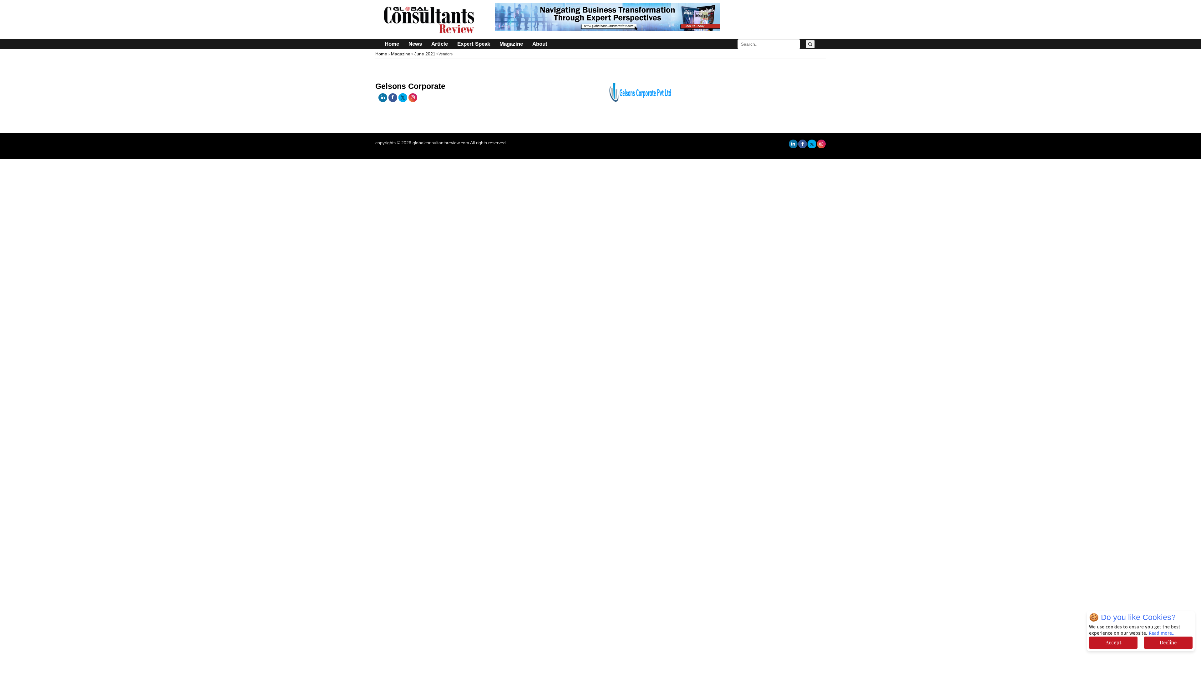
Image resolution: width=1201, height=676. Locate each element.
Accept (1113, 642)
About (539, 44)
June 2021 (424, 53)
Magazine (511, 44)
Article (439, 44)
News (415, 44)
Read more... (1162, 633)
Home (392, 44)
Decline (1168, 642)
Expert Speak (473, 44)
